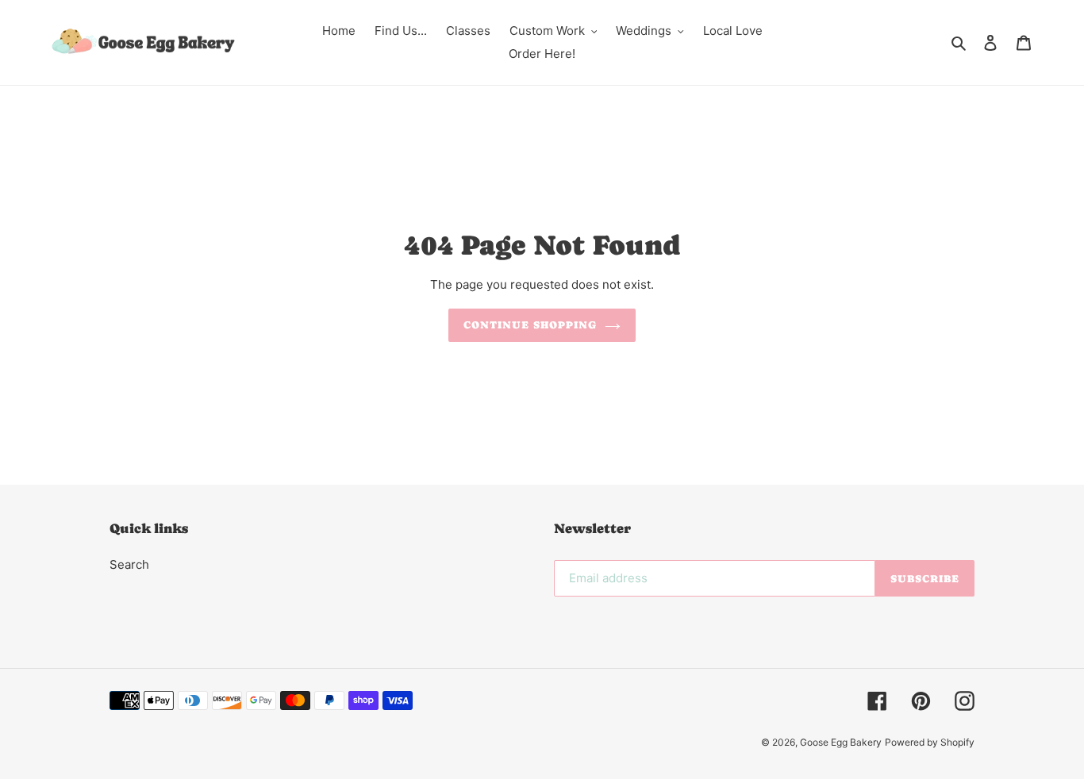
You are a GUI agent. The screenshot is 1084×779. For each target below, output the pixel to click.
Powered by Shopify (929, 742)
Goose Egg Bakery (841, 742)
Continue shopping (530, 325)
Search (129, 564)
